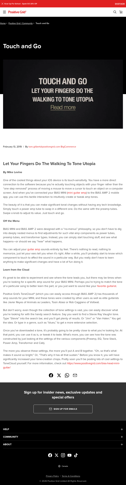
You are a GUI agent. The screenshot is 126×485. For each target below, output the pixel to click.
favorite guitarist (106, 286)
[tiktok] (76, 455)
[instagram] (63, 455)
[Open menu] (4, 12)
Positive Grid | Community (20, 23)
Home (3, 23)
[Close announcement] (2, 4)
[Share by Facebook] (51, 375)
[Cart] (121, 12)
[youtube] (69, 455)
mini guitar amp (77, 193)
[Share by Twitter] (59, 375)
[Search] (115, 12)
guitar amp (33, 249)
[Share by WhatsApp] (67, 375)
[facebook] (50, 455)
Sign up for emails (65, 408)
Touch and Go (42, 23)
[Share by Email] (75, 375)
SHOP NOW (120, 3)
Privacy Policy (52, 476)
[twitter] (57, 455)
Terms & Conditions (71, 476)
